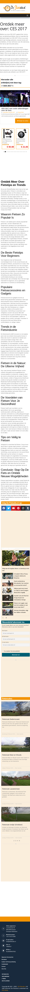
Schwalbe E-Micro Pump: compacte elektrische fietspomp (21, 576)
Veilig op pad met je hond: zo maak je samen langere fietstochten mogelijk (21, 590)
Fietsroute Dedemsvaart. (11, 719)
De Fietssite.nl (22, 986)
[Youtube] (13, 508)
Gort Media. (5, 990)
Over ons (4, 968)
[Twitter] (8, 508)
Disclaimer (4, 959)
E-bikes (4, 978)
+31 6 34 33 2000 (11, 936)
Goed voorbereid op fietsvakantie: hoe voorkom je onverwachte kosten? (21, 583)
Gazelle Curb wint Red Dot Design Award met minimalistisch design (21, 597)
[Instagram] (23, 508)
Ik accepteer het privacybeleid (12, 651)
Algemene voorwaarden (7, 957)
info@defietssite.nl (11, 941)
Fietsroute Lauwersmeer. (11, 789)
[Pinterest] (18, 508)
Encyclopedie (6, 980)
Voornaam (4, 630)
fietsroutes (5, 974)
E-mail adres (5, 642)
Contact (4, 966)
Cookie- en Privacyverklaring (9, 961)
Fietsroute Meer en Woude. (12, 755)
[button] (3, 151)
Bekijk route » (6, 731)
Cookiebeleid (5, 964)
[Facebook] (3, 508)
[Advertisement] (15, 529)
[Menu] (27, 15)
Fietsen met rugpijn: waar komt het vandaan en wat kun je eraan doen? (21, 605)
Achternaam (5, 636)
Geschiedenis (5, 976)
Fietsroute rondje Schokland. (12, 825)
